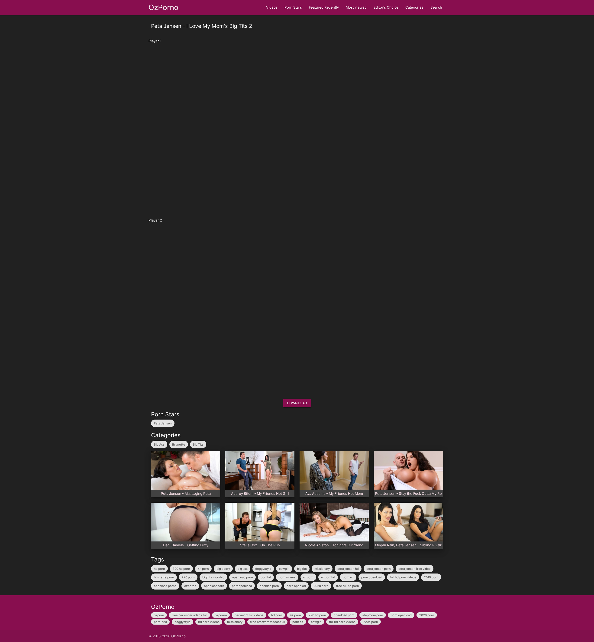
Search (436, 7)
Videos (272, 7)
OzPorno (163, 7)
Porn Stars (293, 7)
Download (297, 403)
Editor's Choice (386, 7)
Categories (414, 7)
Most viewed (356, 7)
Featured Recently (324, 7)
